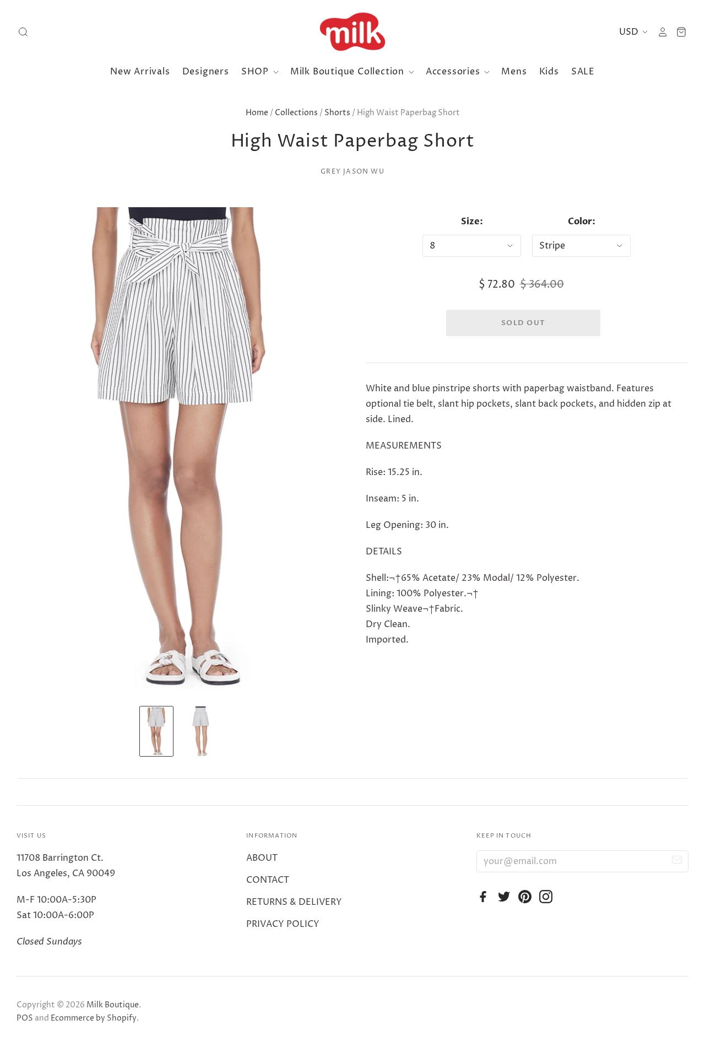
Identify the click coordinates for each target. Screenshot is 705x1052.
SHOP (256, 72)
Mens (514, 72)
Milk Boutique (112, 1005)
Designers (205, 72)
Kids (549, 72)
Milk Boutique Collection (348, 72)
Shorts (337, 112)
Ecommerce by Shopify (94, 1018)
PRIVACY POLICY (282, 924)
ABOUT (262, 858)
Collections (296, 112)
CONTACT (267, 880)
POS (25, 1018)
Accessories (454, 72)
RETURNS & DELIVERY (294, 902)
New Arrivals (140, 72)
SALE (583, 72)
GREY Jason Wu (352, 171)
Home (257, 112)
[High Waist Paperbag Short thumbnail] (156, 731)
